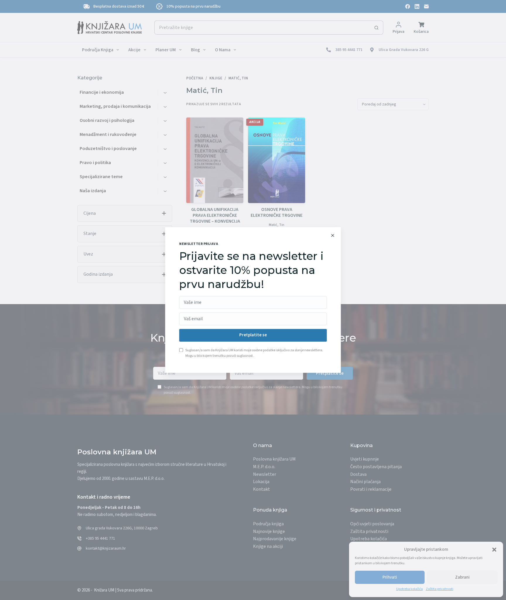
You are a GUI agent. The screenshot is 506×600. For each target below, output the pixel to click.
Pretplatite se (253, 335)
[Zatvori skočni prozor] (333, 235)
